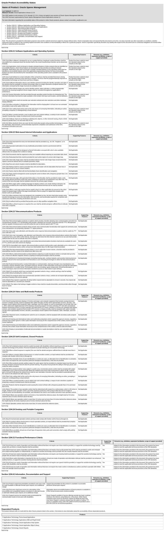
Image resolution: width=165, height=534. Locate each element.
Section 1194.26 (12, 33)
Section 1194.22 (12, 27)
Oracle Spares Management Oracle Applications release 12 (42, 17)
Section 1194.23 (12, 28)
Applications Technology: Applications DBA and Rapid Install (22, 520)
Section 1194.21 (12, 25)
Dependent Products (13, 38)
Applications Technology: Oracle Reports (16, 528)
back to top (5, 47)
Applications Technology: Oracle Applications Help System (21, 522)
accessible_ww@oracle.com (78, 20)
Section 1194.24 (12, 30)
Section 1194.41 (12, 36)
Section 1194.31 (12, 35)
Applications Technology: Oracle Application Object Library (21, 525)
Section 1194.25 (12, 32)
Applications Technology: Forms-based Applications (19, 517)
